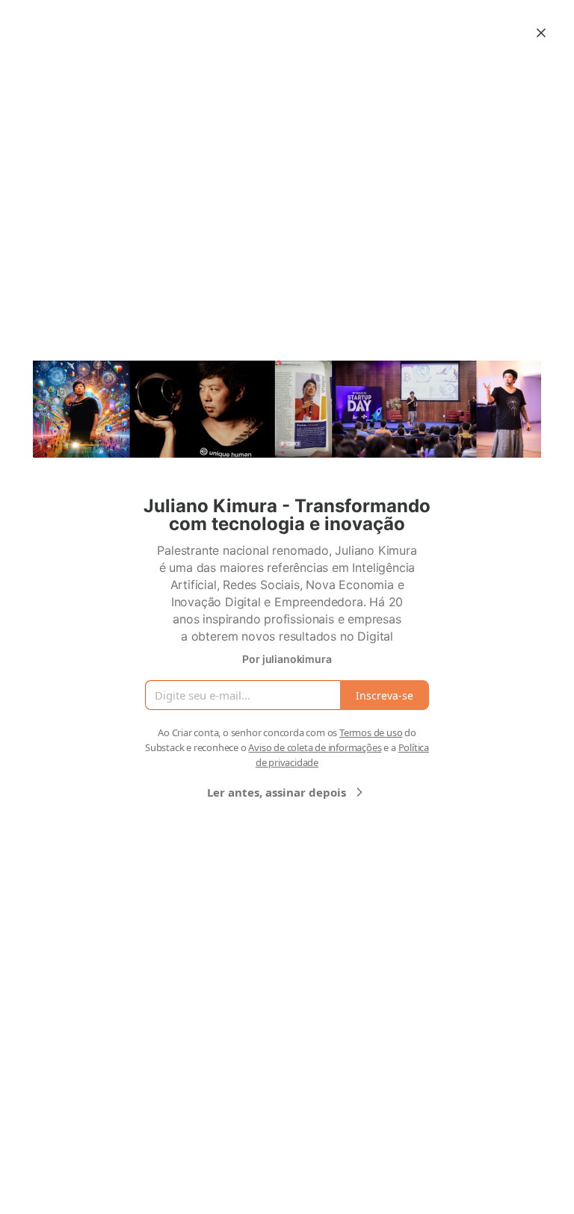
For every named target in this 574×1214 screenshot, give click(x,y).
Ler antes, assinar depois (276, 792)
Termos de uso (370, 732)
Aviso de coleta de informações (314, 747)
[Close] (541, 33)
